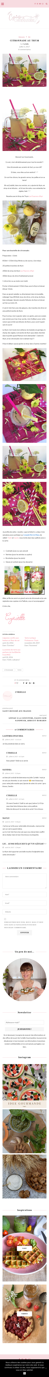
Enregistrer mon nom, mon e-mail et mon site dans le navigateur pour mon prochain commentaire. (23, 925)
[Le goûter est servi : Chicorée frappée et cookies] (24, 1176)
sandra (7, 769)
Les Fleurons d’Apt (27, 271)
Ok (24, 1373)
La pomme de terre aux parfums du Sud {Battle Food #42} (11, 652)
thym (19, 670)
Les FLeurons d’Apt (36, 196)
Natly (6, 818)
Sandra (16, 538)
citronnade (8, 670)
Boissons (22, 37)
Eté (29, 37)
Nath (10, 538)
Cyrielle (26, 44)
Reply (44, 736)
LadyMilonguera (13, 736)
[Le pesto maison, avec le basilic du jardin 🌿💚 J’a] (24, 1131)
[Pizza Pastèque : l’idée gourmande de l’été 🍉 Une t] (24, 1086)
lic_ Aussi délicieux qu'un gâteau (23, 844)
